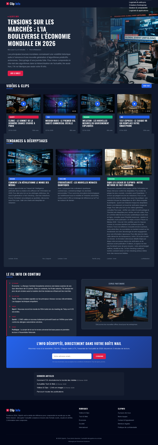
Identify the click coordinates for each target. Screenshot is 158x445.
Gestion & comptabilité (138, 8)
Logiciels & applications (138, 10)
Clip (15, 3)
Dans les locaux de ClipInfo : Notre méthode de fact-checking (125, 184)
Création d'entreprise (137, 5)
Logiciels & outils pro (137, 2)
